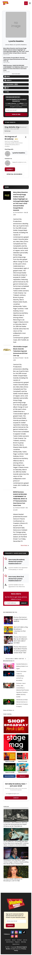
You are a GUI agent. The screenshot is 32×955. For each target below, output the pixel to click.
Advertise (8, 940)
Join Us (25, 940)
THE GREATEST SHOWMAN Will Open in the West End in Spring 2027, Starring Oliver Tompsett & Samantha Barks (16, 843)
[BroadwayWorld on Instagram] (16, 932)
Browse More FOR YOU (15, 659)
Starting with (9, 149)
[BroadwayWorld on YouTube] (16, 936)
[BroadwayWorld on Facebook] (12, 932)
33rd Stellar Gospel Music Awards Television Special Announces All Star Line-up (15, 59)
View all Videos (8, 710)
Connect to (8, 158)
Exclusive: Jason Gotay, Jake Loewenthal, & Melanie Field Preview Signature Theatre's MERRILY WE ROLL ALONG (22, 690)
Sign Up (23, 603)
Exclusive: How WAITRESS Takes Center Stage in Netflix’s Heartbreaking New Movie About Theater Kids (16, 862)
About (13, 940)
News (8, 76)
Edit (7, 88)
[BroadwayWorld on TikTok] (24, 932)
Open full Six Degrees (14, 174)
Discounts (22, 776)
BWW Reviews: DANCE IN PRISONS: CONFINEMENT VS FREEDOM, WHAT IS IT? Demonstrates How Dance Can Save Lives (15, 68)
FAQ (7, 92)
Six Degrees (11, 84)
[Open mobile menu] (30, 3)
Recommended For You (10, 612)
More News (24, 545)
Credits (8, 80)
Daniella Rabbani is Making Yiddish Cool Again (22, 666)
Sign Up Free (16, 114)
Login (21, 3)
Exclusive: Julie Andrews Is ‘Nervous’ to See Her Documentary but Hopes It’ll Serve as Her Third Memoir (15, 824)
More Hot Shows (9, 776)
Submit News (10, 942)
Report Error (16, 944)
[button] (26, 3)
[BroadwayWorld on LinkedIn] (20, 932)
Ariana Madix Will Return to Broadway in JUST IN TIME (13, 880)
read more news (16, 73)
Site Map (23, 942)
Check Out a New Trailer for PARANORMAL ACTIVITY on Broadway (21, 676)
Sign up (16, 798)
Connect (9, 169)
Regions (17, 942)
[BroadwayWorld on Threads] (12, 936)
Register (16, 3)
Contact (19, 940)
